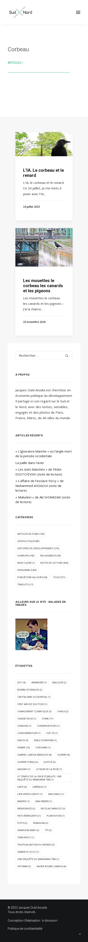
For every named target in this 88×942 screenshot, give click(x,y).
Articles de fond (30, 533)
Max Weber (43, 801)
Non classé (26, 562)
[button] (78, 12)
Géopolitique (28, 541)
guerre (63, 754)
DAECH (22, 740)
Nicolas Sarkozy (53, 808)
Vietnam (24, 866)
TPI (48, 830)
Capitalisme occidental (33, 696)
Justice (50, 761)
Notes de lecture (54, 562)
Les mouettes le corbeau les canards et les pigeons (43, 285)
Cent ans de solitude (32, 704)
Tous (59, 577)
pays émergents (29, 815)
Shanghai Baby (28, 830)
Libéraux (39, 786)
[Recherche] (44, 355)
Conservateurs (48, 725)
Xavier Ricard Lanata (51, 866)
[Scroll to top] (79, 933)
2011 (21, 682)
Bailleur (59, 682)
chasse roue (26, 718)
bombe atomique (29, 689)
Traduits (25, 584)
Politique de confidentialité (25, 928)
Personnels (27, 570)
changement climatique (34, 711)
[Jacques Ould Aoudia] (20, 12)
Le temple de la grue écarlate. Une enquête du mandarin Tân (39, 778)
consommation (28, 733)
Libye (22, 786)
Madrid (23, 801)
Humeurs (25, 555)
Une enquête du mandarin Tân (38, 859)
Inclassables (50, 555)
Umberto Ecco (28, 851)
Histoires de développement (38, 548)
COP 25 (51, 733)
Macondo (56, 794)
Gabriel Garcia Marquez (34, 754)
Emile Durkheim (45, 740)
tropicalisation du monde (35, 844)
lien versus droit (30, 794)
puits (22, 822)
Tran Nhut (25, 837)
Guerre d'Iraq (27, 761)
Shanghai (40, 822)
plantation (56, 815)
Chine (47, 718)
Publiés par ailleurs (32, 577)
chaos (62, 711)
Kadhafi (23, 769)
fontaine (43, 747)
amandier (39, 682)
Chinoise (24, 725)
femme (23, 747)
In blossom (49, 920)
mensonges (26, 808)
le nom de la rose (49, 769)
